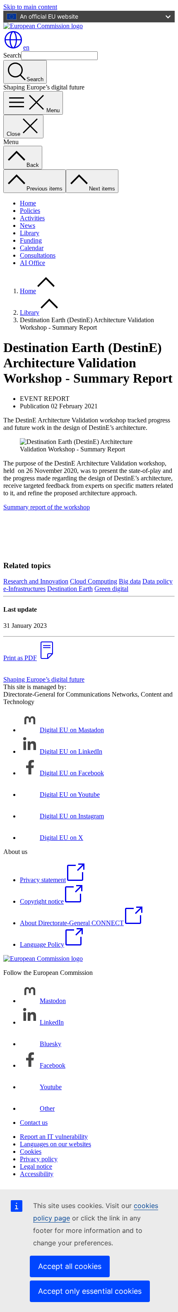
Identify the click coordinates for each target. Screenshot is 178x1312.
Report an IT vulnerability (54, 1136)
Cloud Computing (93, 581)
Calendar (31, 247)
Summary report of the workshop (46, 507)
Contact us (34, 1122)
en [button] (26, 47)
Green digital (111, 588)
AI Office (32, 262)
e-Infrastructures (24, 588)
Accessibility (36, 1173)
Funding (31, 240)
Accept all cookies (69, 1266)
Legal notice (36, 1166)
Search (12, 55)
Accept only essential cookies (90, 1291)
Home (28, 203)
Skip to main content (30, 6)
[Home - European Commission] (43, 25)
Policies (30, 210)
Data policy (157, 581)
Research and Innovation (35, 581)
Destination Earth (70, 588)
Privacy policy (39, 1158)
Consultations (37, 255)
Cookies (30, 1151)
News (27, 225)
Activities (32, 218)
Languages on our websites (55, 1144)
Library (29, 232)
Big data (130, 581)
